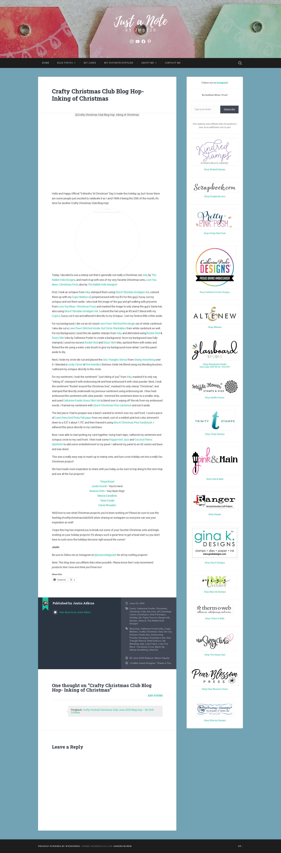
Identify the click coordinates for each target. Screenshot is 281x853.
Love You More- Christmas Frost (77, 306)
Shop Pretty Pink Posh (215, 233)
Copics (56, 315)
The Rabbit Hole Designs (102, 284)
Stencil (142, 620)
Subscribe (229, 109)
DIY (158, 611)
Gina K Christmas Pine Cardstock (112, 405)
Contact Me (173, 63)
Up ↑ (240, 846)
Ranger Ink (163, 617)
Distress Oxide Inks (140, 634)
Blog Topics (65, 63)
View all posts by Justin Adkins (75, 612)
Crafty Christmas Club (151, 631)
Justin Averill (98, 486)
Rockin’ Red (153, 333)
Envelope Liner (157, 638)
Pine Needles (93, 364)
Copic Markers (80, 296)
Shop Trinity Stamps (215, 434)
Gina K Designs (158, 614)
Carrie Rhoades (107, 505)
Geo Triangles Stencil (115, 359)
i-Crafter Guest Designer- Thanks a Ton (150, 663)
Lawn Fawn (151, 644)
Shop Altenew (215, 327)
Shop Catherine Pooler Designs (215, 292)
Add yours (155, 695)
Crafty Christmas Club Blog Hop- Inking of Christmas (98, 94)
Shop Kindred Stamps (214, 169)
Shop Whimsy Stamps (215, 720)
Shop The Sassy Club (215, 654)
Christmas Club (138, 611)
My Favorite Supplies (118, 63)
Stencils (153, 650)
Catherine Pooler (146, 608)
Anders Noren (122, 846)
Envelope (144, 638)
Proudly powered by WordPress (59, 846)
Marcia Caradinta (107, 495)
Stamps (134, 620)
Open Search (240, 63)
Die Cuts (151, 611)
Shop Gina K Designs (215, 562)
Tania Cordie (107, 500)
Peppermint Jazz (119, 439)
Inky (145, 275)
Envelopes (143, 614)
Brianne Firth (97, 491)
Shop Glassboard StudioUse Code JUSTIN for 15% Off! (215, 365)
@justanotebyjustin (105, 554)
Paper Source (150, 617)
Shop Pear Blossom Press (215, 689)
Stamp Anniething (144, 359)
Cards (133, 608)
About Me (147, 63)
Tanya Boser (107, 481)
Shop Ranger (215, 514)
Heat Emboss (154, 640)
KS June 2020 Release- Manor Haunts (149, 658)
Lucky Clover (75, 364)
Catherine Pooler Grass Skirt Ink (81, 400)
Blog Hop (134, 628)
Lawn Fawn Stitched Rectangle (117, 323)
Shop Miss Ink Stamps (215, 592)
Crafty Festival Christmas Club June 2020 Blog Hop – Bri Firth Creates (112, 711)
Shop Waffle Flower (214, 397)
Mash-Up (159, 647)
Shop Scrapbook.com (214, 196)
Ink (140, 617)
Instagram (222, 82)
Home (45, 63)
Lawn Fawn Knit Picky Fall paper (73, 417)
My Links (90, 63)
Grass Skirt (58, 337)
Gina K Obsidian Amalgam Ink (132, 292)
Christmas (161, 608)
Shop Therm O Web (214, 618)
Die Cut (167, 631)
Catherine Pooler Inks (151, 628)
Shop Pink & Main (214, 479)
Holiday (133, 617)
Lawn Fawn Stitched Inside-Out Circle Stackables (97, 328)
